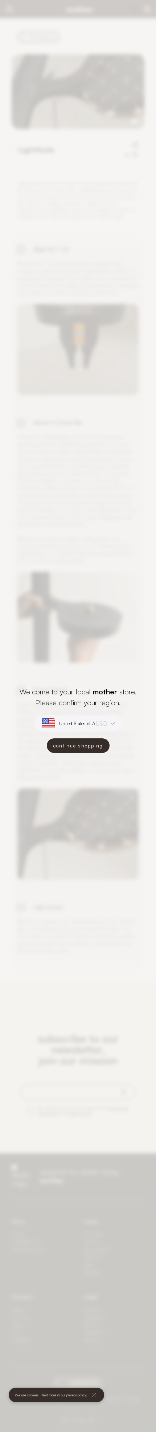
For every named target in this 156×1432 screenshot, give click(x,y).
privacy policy (76, 1395)
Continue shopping (78, 746)
